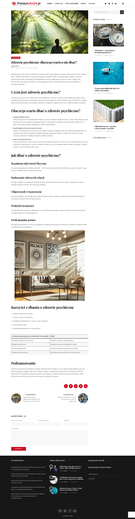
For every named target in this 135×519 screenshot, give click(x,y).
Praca (83, 3)
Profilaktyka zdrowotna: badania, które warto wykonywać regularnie (72, 478)
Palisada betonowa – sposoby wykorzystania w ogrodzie (105, 127)
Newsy (49, 3)
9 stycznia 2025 (20, 68)
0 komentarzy (108, 55)
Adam (17, 66)
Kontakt (92, 478)
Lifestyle (59, 3)
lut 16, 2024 (98, 93)
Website (66, 420)
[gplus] (76, 386)
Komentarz (14, 428)
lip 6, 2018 (98, 55)
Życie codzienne (72, 3)
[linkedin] (86, 386)
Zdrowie (91, 3)
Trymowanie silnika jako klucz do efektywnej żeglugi (107, 89)
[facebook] (66, 386)
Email (43, 420)
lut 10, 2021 (98, 131)
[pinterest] (81, 386)
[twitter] (71, 386)
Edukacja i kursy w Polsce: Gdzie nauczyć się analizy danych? (71, 489)
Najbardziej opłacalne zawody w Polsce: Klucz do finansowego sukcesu (71, 468)
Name (16, 420)
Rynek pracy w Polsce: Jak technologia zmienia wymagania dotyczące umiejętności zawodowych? (27, 496)
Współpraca (93, 474)
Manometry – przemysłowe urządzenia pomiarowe (105, 51)
